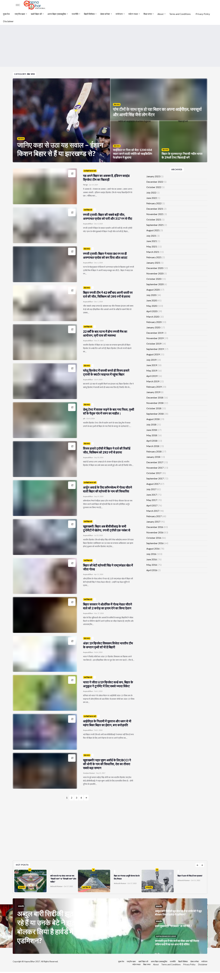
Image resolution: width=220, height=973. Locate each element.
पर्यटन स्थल (133, 14)
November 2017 (154, 467)
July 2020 (151, 295)
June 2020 (151, 300)
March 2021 (152, 251)
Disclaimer (8, 21)
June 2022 (151, 197)
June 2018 (151, 429)
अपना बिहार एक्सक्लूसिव (56, 14)
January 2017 (153, 521)
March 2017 (152, 510)
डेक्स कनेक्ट (105, 14)
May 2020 (151, 305)
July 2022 (151, 192)
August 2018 (153, 419)
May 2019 (151, 370)
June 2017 (151, 494)
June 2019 (151, 365)
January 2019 (153, 392)
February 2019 (153, 386)
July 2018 (151, 424)
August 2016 (153, 548)
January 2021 (153, 262)
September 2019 (155, 349)
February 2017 (153, 516)
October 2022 (153, 187)
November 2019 (154, 338)
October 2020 (153, 278)
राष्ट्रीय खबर (20, 14)
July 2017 (151, 489)
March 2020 (152, 316)
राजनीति (75, 14)
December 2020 (154, 268)
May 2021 (151, 246)
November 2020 (154, 273)
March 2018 (152, 446)
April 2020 (151, 311)
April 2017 (151, 505)
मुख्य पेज (6, 14)
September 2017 (155, 478)
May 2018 (151, 435)
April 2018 (151, 440)
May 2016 (151, 564)
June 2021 (151, 241)
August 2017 (153, 483)
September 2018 (155, 413)
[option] (46, 880)
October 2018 (153, 408)
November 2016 (154, 532)
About (160, 14)
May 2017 (151, 500)
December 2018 (154, 397)
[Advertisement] (110, 46)
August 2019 (153, 354)
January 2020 (153, 327)
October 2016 (153, 537)
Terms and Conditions (180, 14)
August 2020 (153, 289)
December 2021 (154, 208)
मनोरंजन (119, 14)
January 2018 (153, 456)
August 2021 (153, 230)
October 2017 (153, 473)
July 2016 (151, 554)
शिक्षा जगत (148, 14)
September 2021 (155, 224)
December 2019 (154, 332)
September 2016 (155, 543)
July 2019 (151, 359)
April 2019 (151, 375)
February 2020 (153, 322)
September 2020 (155, 284)
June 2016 (151, 559)
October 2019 (153, 343)
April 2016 (151, 570)
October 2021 (153, 219)
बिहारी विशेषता (89, 14)
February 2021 (153, 257)
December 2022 (154, 181)
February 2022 (153, 203)
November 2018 (154, 402)
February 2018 (153, 451)
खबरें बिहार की (36, 14)
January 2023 (153, 176)
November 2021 (154, 214)
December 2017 (154, 462)
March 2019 (152, 381)
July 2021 (151, 235)
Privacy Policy (203, 14)
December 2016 (154, 527)
